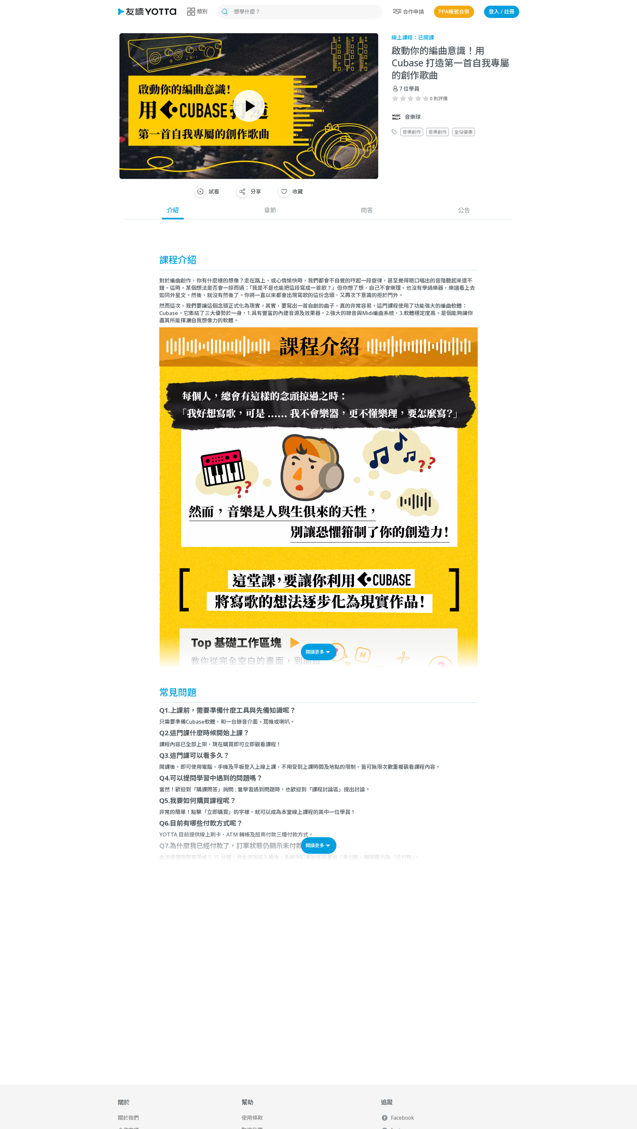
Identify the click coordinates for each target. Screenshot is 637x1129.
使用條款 (252, 1117)
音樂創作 (411, 132)
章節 (270, 210)
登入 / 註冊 (502, 11)
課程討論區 (325, 789)
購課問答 (207, 789)
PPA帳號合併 (454, 11)
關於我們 (128, 1117)
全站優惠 (463, 132)
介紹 (173, 210)
